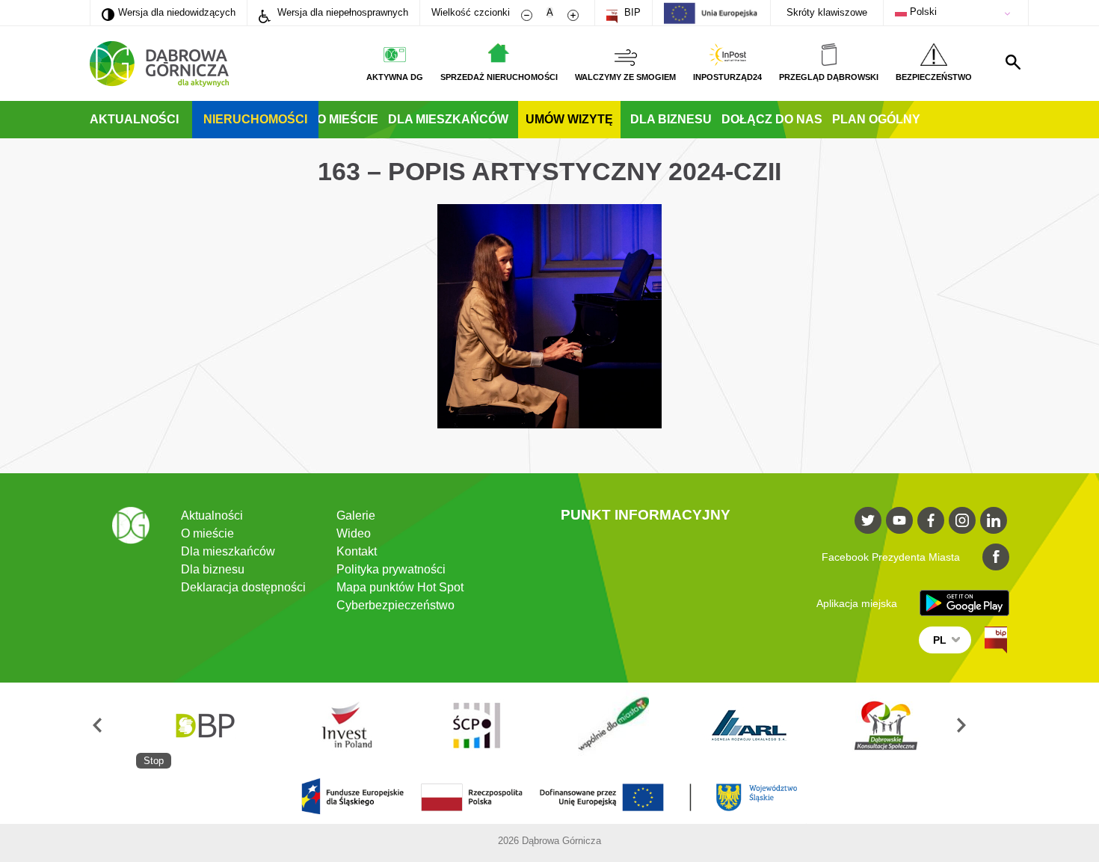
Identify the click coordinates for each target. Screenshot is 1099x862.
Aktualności (134, 119)
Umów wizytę (569, 119)
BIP (631, 12)
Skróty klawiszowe (826, 12)
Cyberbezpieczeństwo (395, 605)
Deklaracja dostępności (243, 587)
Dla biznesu (671, 119)
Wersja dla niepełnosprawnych (341, 12)
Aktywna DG (394, 77)
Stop (154, 760)
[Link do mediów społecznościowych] (868, 520)
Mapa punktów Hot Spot (400, 587)
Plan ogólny (876, 119)
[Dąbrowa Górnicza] (159, 64)
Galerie (355, 515)
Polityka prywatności (391, 569)
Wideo (353, 533)
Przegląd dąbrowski (828, 77)
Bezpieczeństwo (934, 77)
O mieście (347, 119)
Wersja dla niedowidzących (169, 12)
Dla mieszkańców (448, 119)
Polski (922, 11)
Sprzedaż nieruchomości (499, 77)
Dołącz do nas (771, 119)
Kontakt (356, 551)
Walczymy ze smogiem (625, 77)
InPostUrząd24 (727, 77)
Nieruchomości (255, 119)
